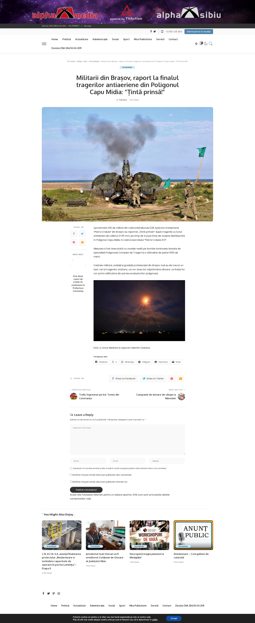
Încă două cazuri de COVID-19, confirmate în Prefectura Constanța (78, 283)
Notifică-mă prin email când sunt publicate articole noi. (100, 481)
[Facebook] (73, 233)
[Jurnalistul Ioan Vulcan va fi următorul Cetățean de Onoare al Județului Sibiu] (105, 535)
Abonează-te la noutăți (199, 31)
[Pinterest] (73, 242)
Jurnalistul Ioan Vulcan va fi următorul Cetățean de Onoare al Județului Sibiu (104, 557)
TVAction (123, 100)
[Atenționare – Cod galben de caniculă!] (193, 535)
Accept (174, 618)
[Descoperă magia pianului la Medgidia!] (149, 535)
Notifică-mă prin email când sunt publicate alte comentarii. (102, 475)
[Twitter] (82, 233)
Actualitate (127, 67)
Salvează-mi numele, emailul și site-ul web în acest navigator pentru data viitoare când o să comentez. (120, 468)
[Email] (82, 242)
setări (154, 619)
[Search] (210, 44)
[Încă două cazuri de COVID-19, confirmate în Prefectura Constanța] (78, 265)
